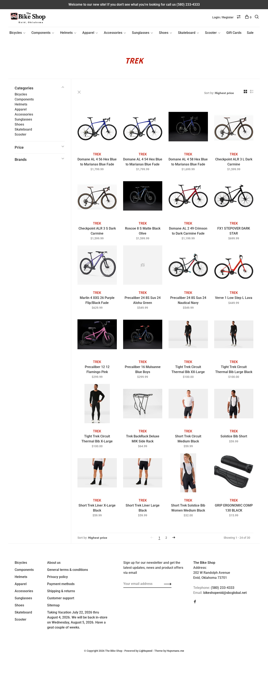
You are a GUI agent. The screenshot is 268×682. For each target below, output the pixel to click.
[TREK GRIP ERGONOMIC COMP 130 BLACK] (234, 473)
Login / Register (222, 17)
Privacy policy (57, 577)
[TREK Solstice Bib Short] (234, 404)
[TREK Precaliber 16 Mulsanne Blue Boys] (142, 335)
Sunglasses (140, 33)
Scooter (211, 33)
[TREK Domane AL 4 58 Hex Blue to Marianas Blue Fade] (188, 127)
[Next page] (173, 537)
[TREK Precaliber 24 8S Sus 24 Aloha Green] (142, 265)
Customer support (60, 598)
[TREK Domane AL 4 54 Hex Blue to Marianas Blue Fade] (142, 127)
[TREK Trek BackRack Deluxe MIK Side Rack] (142, 404)
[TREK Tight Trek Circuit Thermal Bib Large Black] (234, 335)
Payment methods (61, 584)
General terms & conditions (67, 570)
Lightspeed (145, 650)
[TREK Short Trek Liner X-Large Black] (97, 473)
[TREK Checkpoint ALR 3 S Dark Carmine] (97, 196)
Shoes (163, 33)
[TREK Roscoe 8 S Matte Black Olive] (142, 196)
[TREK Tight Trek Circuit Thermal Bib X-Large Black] (97, 404)
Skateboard (186, 33)
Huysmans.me (175, 650)
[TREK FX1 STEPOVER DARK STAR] (234, 196)
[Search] (257, 17)
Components (40, 33)
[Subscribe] (166, 583)
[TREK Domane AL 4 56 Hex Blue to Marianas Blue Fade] (97, 127)
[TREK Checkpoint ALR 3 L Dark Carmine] (234, 127)
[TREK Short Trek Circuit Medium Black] (188, 404)
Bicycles (15, 33)
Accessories (113, 33)
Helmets (66, 33)
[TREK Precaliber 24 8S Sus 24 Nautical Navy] (188, 265)
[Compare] (239, 17)
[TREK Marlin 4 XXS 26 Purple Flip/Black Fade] (97, 265)
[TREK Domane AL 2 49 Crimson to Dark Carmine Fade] (188, 196)
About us (54, 563)
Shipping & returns (61, 591)
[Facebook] (195, 602)
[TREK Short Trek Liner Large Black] (142, 473)
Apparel (88, 33)
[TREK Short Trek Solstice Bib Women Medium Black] (188, 473)
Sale (250, 33)
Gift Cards (233, 33)
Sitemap (53, 605)
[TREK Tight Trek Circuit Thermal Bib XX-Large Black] (188, 335)
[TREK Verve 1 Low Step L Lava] (234, 265)
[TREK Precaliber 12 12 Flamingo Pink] (97, 335)
